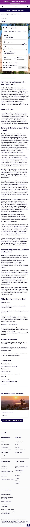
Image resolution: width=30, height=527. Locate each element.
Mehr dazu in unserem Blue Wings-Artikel (12, 420)
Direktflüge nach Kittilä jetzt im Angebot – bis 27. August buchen (15, 2)
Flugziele (8, 14)
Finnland (16, 14)
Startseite (3, 14)
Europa (12, 14)
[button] (2, 6)
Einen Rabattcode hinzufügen (10, 63)
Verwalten (14, 10)
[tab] (5, 31)
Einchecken (21, 10)
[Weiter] (26, 31)
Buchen (8, 10)
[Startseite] (15, 6)
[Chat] (28, 525)
